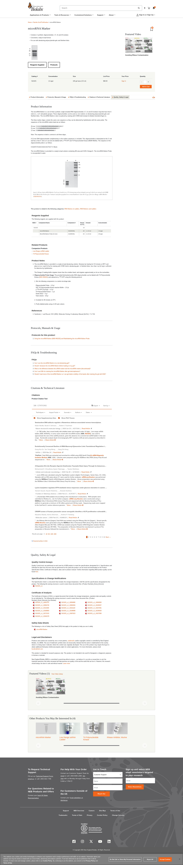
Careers (91, 810)
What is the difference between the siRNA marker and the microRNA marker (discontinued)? (62, 368)
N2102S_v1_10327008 (94, 613)
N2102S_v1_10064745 (42, 605)
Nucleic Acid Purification (40, 22)
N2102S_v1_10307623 (68, 613)
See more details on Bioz (104, 541)
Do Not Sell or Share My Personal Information (125, 859)
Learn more (66, 663)
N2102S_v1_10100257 (94, 605)
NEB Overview (79, 810)
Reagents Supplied (37, 65)
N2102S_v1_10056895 (68, 602)
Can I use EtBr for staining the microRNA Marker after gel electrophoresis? (57, 371)
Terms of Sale (77, 815)
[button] (139, 8)
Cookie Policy (102, 815)
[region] (91, 859)
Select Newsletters (134, 787)
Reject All (150, 859)
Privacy (89, 815)
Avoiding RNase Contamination (136, 55)
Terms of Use (115, 810)
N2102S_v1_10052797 (42, 602)
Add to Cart (146, 86)
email (62, 776)
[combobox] (98, 8)
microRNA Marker (41, 629)
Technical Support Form (44, 776)
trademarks (71, 640)
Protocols (54, 65)
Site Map (102, 810)
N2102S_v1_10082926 (68, 605)
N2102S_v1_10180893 (42, 610)
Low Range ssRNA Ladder (41, 251)
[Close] (179, 859)
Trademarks (63, 815)
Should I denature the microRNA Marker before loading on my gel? (54, 366)
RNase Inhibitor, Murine (117, 737)
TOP (153, 97)
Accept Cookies (165, 859)
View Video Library (57, 674)
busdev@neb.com (37, 649)
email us (31, 779)
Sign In (124, 81)
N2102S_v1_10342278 (42, 616)
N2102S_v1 (38, 586)
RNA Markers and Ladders (88, 209)
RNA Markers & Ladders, (72, 209)
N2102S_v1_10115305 (42, 608)
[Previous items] (38, 703)
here (36, 571)
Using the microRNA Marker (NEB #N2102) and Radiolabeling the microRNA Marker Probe (61, 338)
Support (66, 810)
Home (30, 22)
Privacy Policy (90, 861)
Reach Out (101, 794)
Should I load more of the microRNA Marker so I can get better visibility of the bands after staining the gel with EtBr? (70, 374)
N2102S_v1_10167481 (94, 608)
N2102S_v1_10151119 (68, 608)
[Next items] (144, 703)
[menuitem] (40, 15)
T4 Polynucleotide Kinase (41, 254)
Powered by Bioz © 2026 (40, 541)
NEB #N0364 (37, 196)
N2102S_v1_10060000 (94, 602)
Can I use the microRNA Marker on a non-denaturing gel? (51, 363)
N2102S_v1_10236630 (94, 610)
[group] (91, 688)
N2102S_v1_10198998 (68, 610)
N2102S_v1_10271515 (42, 613)
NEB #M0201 (44, 277)
